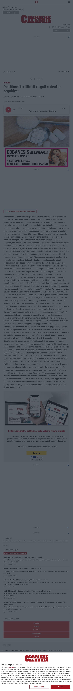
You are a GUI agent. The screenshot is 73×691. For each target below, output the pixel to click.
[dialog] (36, 672)
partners (11, 667)
